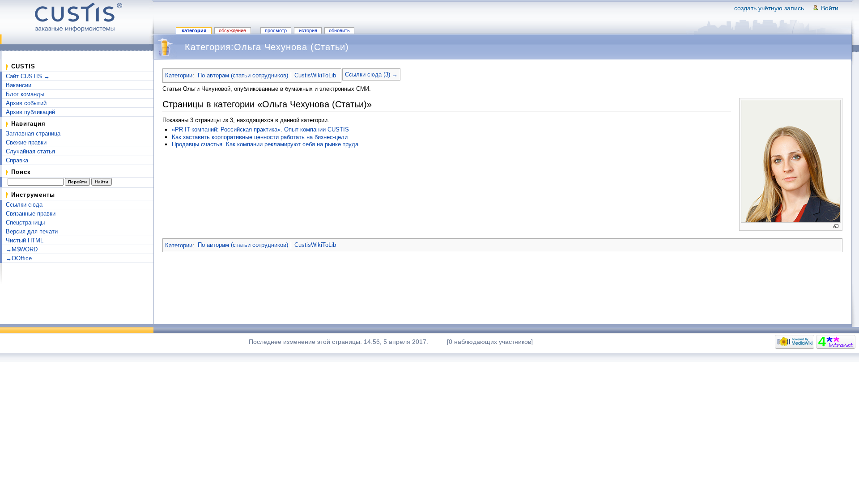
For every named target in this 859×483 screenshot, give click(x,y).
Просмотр (276, 30)
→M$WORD (22, 249)
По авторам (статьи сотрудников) (243, 75)
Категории (178, 75)
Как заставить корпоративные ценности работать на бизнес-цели (260, 137)
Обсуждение (232, 30)
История (308, 30)
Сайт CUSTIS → (28, 76)
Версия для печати (32, 231)
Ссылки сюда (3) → (371, 74)
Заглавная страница (33, 133)
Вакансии (18, 85)
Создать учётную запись (769, 8)
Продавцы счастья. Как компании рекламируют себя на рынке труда (265, 144)
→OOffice (19, 258)
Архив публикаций (30, 112)
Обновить (339, 30)
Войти (829, 8)
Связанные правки (30, 213)
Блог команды (25, 94)
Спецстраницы (25, 222)
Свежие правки (26, 142)
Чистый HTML (24, 240)
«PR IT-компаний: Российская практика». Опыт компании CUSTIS (260, 129)
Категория (194, 30)
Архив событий (26, 103)
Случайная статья (30, 151)
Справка (17, 160)
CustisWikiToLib (315, 75)
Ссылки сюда (24, 204)
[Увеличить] (836, 226)
